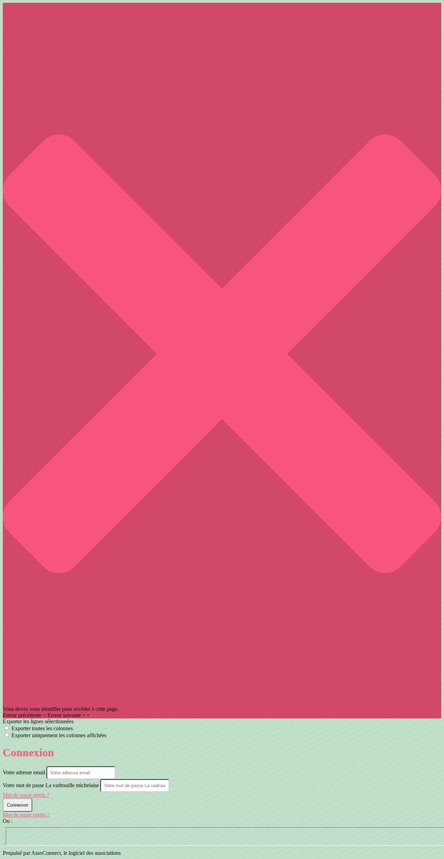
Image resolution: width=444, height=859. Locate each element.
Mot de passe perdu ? (26, 795)
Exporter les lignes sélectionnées (38, 721)
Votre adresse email (24, 772)
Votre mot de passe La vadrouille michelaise (51, 785)
